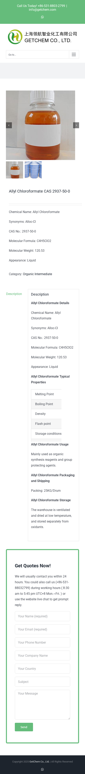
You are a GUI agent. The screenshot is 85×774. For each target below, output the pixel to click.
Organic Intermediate (37, 274)
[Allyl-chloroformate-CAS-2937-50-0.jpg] (42, 125)
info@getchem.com (42, 10)
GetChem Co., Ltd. (39, 761)
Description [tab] (14, 294)
